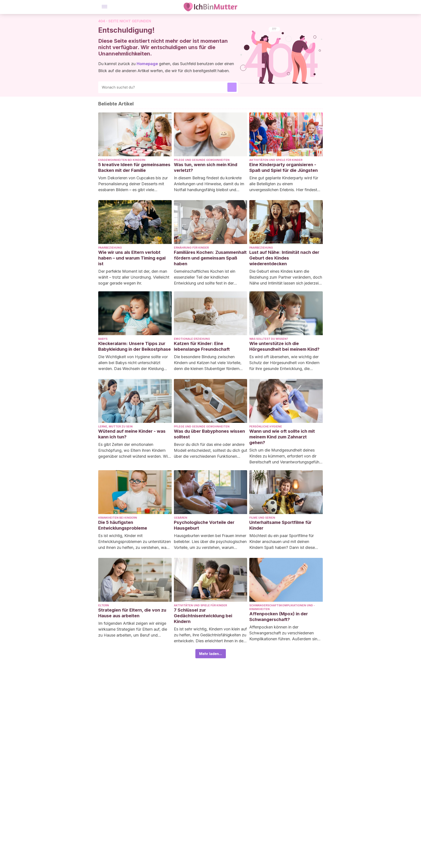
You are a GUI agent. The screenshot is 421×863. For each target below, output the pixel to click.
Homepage (147, 63)
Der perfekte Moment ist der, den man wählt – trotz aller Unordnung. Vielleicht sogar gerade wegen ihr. (133, 277)
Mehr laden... (210, 653)
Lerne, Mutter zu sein (115, 426)
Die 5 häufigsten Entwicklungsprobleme (122, 525)
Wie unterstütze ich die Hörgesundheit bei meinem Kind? (284, 346)
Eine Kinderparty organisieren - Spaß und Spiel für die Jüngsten (283, 167)
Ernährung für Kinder (191, 247)
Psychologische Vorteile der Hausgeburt (204, 525)
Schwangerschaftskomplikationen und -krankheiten (282, 607)
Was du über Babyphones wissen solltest (209, 434)
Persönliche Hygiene (265, 426)
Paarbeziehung (110, 247)
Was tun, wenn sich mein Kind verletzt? (205, 167)
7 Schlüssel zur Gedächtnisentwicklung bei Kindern (203, 615)
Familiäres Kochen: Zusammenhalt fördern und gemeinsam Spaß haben (210, 258)
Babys (102, 338)
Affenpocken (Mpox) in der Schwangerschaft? (278, 616)
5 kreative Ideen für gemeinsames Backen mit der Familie (134, 167)
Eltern (103, 605)
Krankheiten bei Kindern (117, 517)
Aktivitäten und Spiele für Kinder (275, 160)
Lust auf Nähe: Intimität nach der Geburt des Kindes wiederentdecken (284, 258)
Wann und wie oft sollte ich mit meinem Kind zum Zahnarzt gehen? (282, 437)
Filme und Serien (262, 517)
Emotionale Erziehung (192, 338)
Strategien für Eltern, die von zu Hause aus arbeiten (132, 612)
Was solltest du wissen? (268, 338)
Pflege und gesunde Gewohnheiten (202, 160)
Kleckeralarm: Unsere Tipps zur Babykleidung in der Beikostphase (134, 346)
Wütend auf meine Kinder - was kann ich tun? (132, 434)
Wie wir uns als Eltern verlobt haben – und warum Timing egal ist (132, 258)
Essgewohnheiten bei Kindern (121, 160)
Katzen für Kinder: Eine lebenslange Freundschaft (202, 346)
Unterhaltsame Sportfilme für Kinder (280, 525)
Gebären (180, 517)
